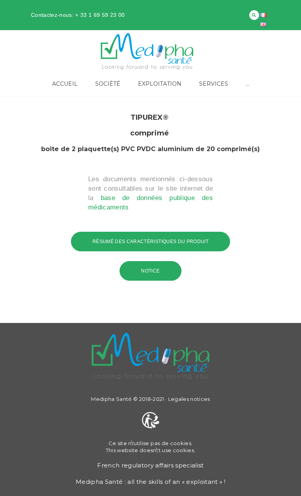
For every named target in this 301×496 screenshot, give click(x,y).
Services (213, 83)
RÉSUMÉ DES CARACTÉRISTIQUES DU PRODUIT (150, 241)
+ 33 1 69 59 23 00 (99, 15)
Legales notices (189, 399)
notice (150, 271)
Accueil (65, 83)
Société (107, 83)
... (247, 83)
